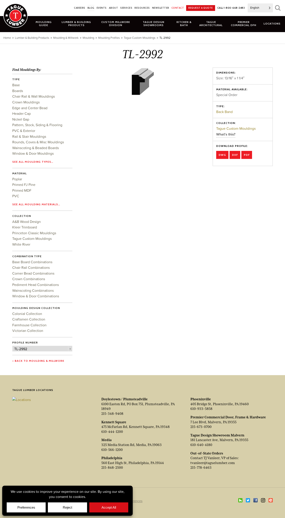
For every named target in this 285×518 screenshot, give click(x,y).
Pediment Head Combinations (35, 284)
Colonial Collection (27, 313)
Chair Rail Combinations (31, 267)
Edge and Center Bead (29, 108)
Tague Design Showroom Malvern (217, 435)
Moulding (88, 38)
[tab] (76, 23)
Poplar (17, 179)
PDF (247, 154)
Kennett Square (113, 422)
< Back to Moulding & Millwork (38, 360)
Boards (17, 90)
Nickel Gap (20, 119)
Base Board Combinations (32, 262)
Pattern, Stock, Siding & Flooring (37, 124)
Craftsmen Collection (28, 319)
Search (278, 8)
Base (16, 85)
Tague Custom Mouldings (236, 128)
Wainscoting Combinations (33, 290)
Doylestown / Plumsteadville (124, 399)
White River (21, 244)
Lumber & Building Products (32, 38)
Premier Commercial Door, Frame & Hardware (228, 417)
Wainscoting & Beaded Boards (35, 147)
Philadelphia (111, 458)
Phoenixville (200, 399)
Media (106, 440)
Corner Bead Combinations (33, 273)
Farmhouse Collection (29, 325)
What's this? (225, 134)
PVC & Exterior (23, 130)
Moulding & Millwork (66, 38)
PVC (15, 196)
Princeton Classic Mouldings (34, 233)
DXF (235, 154)
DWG (222, 154)
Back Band (224, 111)
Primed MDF (21, 190)
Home (7, 38)
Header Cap (21, 113)
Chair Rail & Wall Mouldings (33, 96)
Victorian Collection (27, 330)
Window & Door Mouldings (33, 153)
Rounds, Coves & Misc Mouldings (38, 142)
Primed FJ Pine (23, 184)
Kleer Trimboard (24, 227)
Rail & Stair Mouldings (29, 136)
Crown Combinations (28, 279)
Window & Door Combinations (35, 296)
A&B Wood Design (26, 221)
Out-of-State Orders (206, 453)
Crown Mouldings (26, 102)
